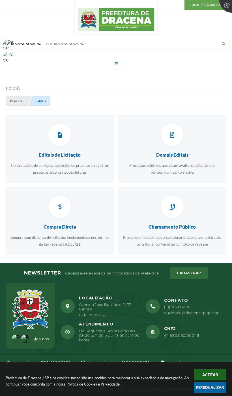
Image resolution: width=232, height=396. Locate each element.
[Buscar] (223, 44)
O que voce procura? (22, 44)
